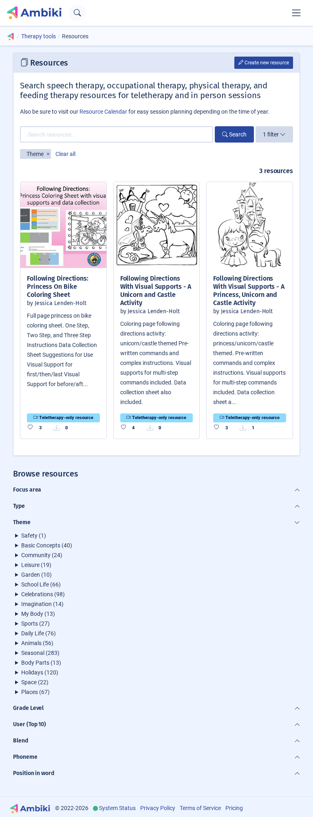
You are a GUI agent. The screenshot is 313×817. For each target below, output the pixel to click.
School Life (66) (41, 584)
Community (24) (41, 555)
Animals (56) (37, 643)
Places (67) (35, 692)
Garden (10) (36, 574)
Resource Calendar (103, 111)
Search (237, 134)
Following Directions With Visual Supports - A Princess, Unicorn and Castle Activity (248, 291)
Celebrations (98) (43, 594)
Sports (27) (35, 623)
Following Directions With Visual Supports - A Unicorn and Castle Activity (156, 291)
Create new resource (266, 63)
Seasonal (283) (40, 653)
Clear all (65, 154)
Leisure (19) (36, 565)
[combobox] (116, 134)
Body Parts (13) (41, 662)
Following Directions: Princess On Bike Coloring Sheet (57, 287)
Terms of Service (200, 808)
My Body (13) (38, 614)
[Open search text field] (77, 12)
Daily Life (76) (38, 633)
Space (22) (34, 682)
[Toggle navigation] (296, 13)
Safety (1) (33, 535)
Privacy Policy (157, 808)
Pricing (234, 808)
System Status (117, 808)
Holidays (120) (39, 672)
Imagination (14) (42, 604)
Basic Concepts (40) (46, 545)
